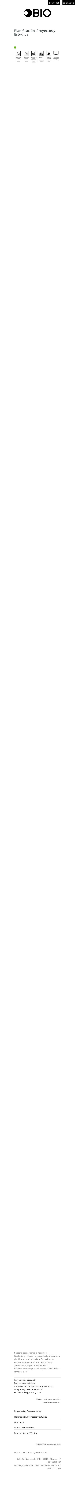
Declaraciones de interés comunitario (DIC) (34, 1386)
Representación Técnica (25, 1433)
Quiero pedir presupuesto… (48, 1399)
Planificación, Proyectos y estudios (30, 1416)
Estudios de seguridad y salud (28, 1392)
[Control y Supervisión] (14, 1471)
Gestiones (19, 1422)
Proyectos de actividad (24, 1383)
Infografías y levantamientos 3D (28, 1389)
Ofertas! (54, 3)
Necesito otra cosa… (52, 1402)
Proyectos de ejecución (25, 1380)
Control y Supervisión (24, 1427)
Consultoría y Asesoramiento (27, 1411)
